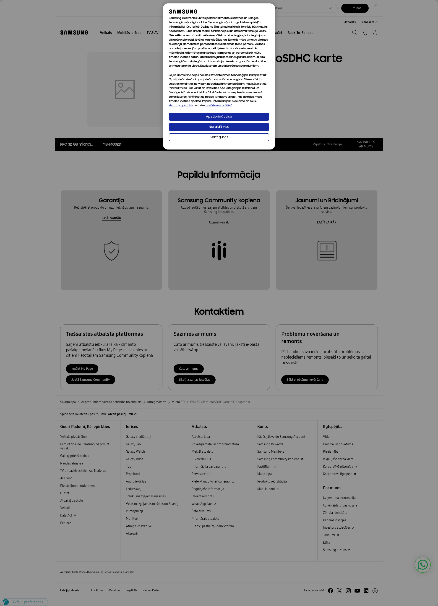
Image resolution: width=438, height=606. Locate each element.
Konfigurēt (219, 137)
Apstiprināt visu (219, 116)
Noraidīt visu (219, 127)
